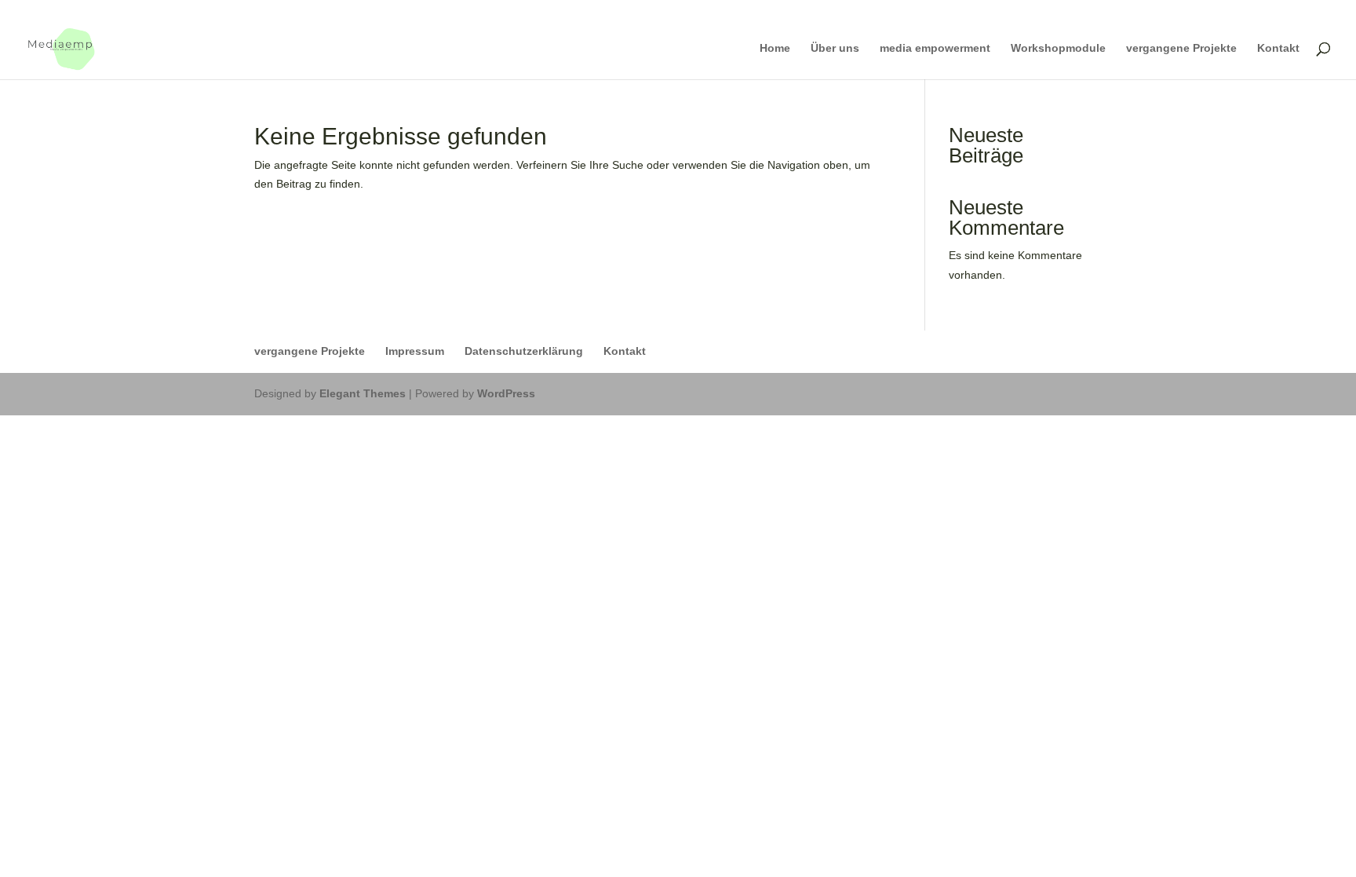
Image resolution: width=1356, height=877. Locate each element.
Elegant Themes (362, 393)
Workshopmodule (1058, 48)
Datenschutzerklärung (524, 351)
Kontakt (1278, 48)
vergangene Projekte (1181, 48)
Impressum (414, 351)
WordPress (506, 393)
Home (775, 48)
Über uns (835, 48)
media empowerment (935, 48)
